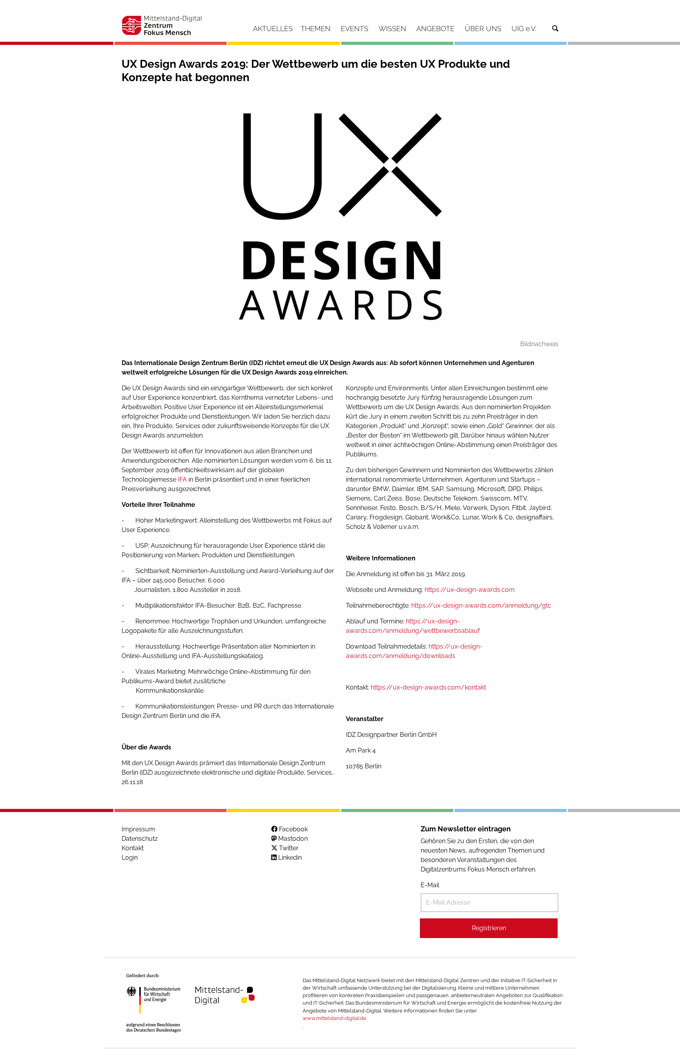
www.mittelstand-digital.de (334, 1018)
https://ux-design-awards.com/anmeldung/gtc (481, 605)
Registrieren (489, 928)
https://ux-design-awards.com (470, 589)
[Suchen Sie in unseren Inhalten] (555, 28)
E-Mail (430, 885)
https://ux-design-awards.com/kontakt (428, 687)
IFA (182, 479)
